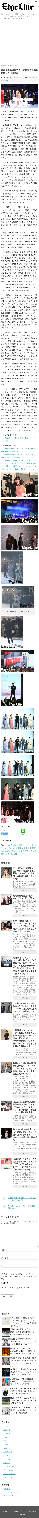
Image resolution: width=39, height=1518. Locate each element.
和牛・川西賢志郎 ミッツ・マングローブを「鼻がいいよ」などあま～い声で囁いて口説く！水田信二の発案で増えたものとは (24, 926)
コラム (6, 1444)
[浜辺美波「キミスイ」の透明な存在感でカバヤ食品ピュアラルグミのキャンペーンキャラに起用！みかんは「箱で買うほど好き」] (6, 1163)
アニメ (6, 1426)
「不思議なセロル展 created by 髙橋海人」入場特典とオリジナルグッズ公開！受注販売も (23, 1410)
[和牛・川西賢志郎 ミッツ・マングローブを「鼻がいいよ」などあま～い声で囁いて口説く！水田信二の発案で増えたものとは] (6, 925)
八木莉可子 (32, 848)
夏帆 (9, 851)
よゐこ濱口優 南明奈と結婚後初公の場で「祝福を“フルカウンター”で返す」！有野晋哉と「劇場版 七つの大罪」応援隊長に (24, 1107)
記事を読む (25, 890)
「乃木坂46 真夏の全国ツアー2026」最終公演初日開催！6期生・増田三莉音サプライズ (22, 1331)
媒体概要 (6, 1489)
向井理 (3, 851)
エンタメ (30, 78)
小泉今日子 (23, 851)
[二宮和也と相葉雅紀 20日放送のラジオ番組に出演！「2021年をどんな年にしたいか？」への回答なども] (6, 1007)
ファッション (8, 1470)
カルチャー (7, 1437)
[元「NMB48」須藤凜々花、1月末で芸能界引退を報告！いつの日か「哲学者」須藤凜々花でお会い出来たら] (6, 872)
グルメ (6, 1441)
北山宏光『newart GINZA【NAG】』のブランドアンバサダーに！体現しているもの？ (23, 1341)
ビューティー (8, 1466)
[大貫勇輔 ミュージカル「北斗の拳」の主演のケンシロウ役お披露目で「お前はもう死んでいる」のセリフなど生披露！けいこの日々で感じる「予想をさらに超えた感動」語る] (6, 1034)
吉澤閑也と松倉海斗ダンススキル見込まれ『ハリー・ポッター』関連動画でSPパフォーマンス (23, 1371)
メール (4, 1258)
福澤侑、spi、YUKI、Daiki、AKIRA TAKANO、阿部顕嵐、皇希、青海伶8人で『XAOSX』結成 (23, 1351)
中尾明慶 (17, 848)
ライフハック (8, 1477)
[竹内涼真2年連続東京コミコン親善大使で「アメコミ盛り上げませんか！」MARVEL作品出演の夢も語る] (6, 1133)
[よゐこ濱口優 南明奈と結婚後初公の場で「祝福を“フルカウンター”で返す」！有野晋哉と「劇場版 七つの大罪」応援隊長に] (6, 1106)
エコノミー (7, 1430)
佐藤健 (24, 848)
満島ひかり (5, 854)
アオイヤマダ (28, 845)
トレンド (6, 1463)
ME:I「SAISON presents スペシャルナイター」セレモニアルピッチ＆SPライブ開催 (23, 1400)
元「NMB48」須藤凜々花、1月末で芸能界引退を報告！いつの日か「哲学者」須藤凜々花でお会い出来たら (24, 873)
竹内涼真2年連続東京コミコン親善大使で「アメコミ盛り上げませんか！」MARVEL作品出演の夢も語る (25, 1134)
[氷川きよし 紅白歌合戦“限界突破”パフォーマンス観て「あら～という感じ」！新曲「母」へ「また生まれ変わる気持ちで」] (6, 1067)
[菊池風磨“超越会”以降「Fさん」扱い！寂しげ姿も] (6, 899)
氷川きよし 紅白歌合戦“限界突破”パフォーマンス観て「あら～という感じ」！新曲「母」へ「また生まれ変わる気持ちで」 (24, 1068)
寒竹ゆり (14, 851)
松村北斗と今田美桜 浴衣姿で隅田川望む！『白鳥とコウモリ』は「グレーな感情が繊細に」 (23, 1391)
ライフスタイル (9, 1474)
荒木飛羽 (14, 854)
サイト (3, 1266)
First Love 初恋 (16, 845)
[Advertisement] (19, 41)
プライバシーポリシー (12, 1492)
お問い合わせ (8, 1495)
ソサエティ (7, 1452)
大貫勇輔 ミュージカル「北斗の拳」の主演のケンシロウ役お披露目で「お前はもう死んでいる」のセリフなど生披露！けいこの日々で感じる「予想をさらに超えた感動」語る (24, 1038)
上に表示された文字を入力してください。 (17, 1288)
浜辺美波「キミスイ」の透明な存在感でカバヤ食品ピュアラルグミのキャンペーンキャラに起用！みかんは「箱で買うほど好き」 (24, 1164)
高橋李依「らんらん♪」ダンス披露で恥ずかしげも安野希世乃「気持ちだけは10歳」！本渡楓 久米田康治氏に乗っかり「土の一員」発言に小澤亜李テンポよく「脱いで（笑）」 (25, 966)
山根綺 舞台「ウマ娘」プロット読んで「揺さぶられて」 (22, 1199)
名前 (4, 1250)
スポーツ (6, 1448)
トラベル (6, 1459)
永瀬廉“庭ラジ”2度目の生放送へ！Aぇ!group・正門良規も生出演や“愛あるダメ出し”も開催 (23, 1381)
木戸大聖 (32, 851)
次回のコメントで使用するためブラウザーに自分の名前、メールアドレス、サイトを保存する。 (19, 1276)
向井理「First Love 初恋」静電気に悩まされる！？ (21, 1207)
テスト (6, 1455)
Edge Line (22, 1514)
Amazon (6, 845)
